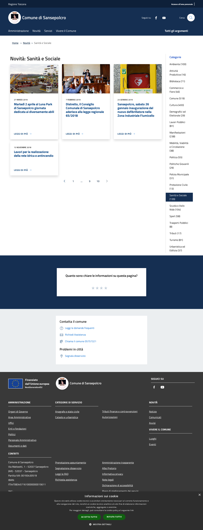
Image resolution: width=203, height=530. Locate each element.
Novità (26, 43)
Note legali (108, 480)
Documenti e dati (17, 446)
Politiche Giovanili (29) (179, 166)
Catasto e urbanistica (66, 417)
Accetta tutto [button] (89, 517)
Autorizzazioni (110, 417)
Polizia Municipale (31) (179, 176)
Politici (12, 434)
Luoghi (152, 439)
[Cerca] (191, 17)
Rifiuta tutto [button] (114, 516)
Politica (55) (176, 157)
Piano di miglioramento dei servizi (120, 491)
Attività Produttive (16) (178, 72)
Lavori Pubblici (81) (177, 124)
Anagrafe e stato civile (67, 411)
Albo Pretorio (109, 468)
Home (15, 43)
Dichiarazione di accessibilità (117, 485)
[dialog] (101, 511)
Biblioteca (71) (177, 81)
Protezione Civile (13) (179, 186)
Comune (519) (177, 98)
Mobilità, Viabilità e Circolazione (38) (179, 146)
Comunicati (155, 417)
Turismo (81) (176, 240)
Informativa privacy (112, 474)
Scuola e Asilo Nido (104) (177, 207)
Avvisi (152, 423)
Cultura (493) (177, 105)
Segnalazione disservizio (68, 468)
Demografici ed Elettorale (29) (178, 113)
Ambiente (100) (178, 64)
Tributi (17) (175, 233)
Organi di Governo (18, 411)
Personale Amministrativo (22, 440)
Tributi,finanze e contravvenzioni (120, 411)
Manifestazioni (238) (177, 134)
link (132, 510)
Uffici (11, 423)
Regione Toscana (17, 4)
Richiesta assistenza (66, 480)
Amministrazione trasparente (118, 462)
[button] (101, 524)
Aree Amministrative (19, 417)
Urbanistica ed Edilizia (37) (177, 248)
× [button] (199, 495)
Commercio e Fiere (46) (176, 90)
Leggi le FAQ (62, 474)
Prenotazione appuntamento (70, 462)
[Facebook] (155, 17)
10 (98, 181)
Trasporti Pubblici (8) (179, 225)
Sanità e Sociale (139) (178, 197)
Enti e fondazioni (17, 429)
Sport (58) (175, 216)
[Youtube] (163, 17)
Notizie (153, 411)
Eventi (152, 444)
